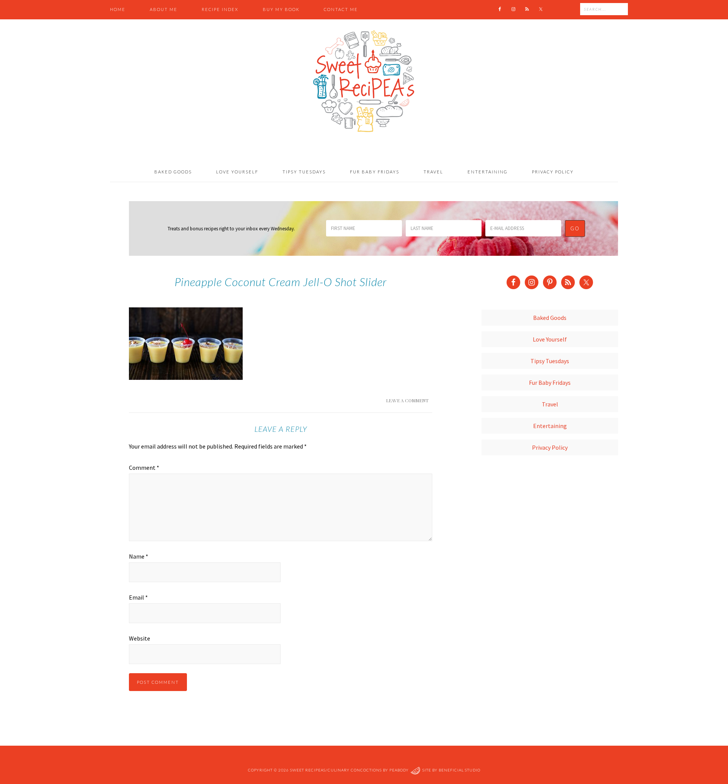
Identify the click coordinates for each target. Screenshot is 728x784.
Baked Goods (549, 317)
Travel (550, 404)
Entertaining (550, 426)
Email (138, 597)
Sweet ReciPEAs (364, 81)
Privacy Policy (550, 447)
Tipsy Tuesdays (549, 361)
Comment (144, 467)
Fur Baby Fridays (550, 382)
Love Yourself (550, 339)
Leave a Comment (407, 400)
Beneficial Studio (459, 770)
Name (138, 556)
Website (139, 638)
